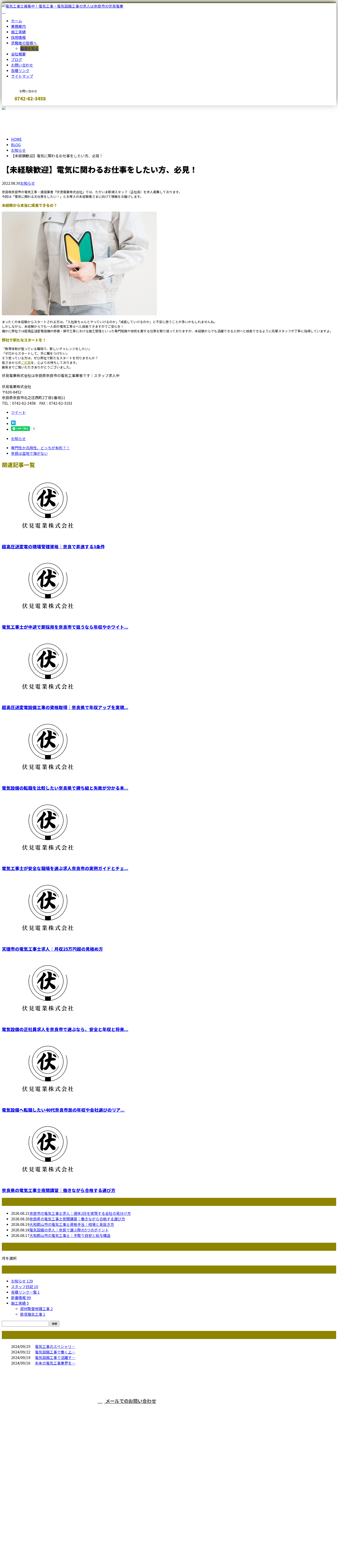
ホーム (16, 20)
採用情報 (18, 37)
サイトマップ (22, 76)
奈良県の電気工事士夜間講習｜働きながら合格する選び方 (58, 1190)
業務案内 (18, 26)
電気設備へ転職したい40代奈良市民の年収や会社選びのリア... (63, 1110)
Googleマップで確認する (24, 1521)
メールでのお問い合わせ (130, 1400)
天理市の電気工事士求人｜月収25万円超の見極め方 (52, 949)
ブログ (16, 59)
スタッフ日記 (24, 1286)
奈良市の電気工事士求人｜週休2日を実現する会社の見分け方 (80, 1213)
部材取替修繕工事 (36, 1308)
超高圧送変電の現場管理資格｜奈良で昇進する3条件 (53, 546)
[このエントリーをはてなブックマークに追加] (13, 423)
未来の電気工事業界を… (55, 1363)
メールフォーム (18, 108)
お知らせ (27, 183)
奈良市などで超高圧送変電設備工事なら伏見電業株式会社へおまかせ (91, 1495)
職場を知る (29, 48)
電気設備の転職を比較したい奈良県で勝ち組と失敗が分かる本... (65, 788)
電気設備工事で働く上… (55, 1352)
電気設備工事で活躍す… (55, 1357)
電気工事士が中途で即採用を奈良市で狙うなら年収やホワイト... (65, 627)
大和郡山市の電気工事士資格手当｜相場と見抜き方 (71, 1224)
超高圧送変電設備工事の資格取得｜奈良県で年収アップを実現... (65, 707)
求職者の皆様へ (24, 43)
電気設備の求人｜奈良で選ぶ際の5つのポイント (69, 1230)
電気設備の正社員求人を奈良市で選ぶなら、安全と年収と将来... (65, 1029)
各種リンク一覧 (25, 1292)
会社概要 (18, 54)
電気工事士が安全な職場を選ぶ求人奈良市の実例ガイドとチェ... (65, 868)
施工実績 (18, 32)
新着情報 (21, 1297)
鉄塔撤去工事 (32, 1314)
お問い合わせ (22, 65)
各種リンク (20, 70)
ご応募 (26, 362)
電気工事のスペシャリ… (55, 1346)
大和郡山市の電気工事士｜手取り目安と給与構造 (69, 1235)
